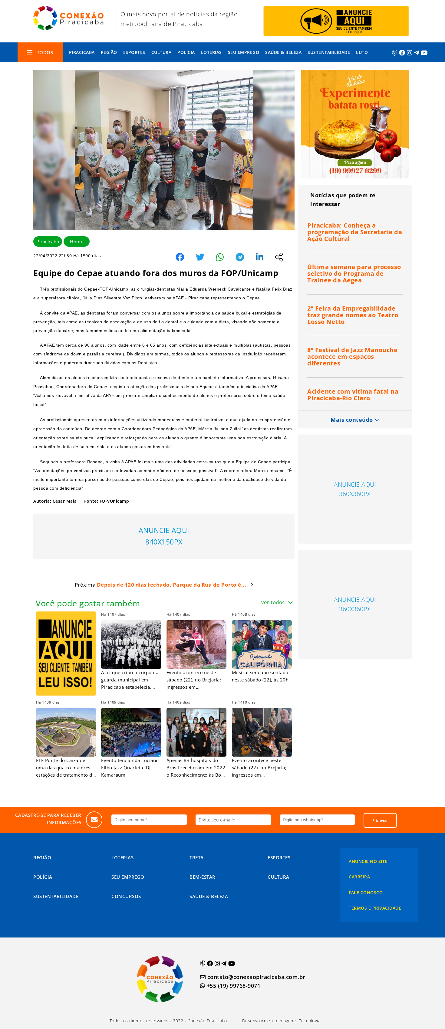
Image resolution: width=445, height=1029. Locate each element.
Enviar (381, 820)
